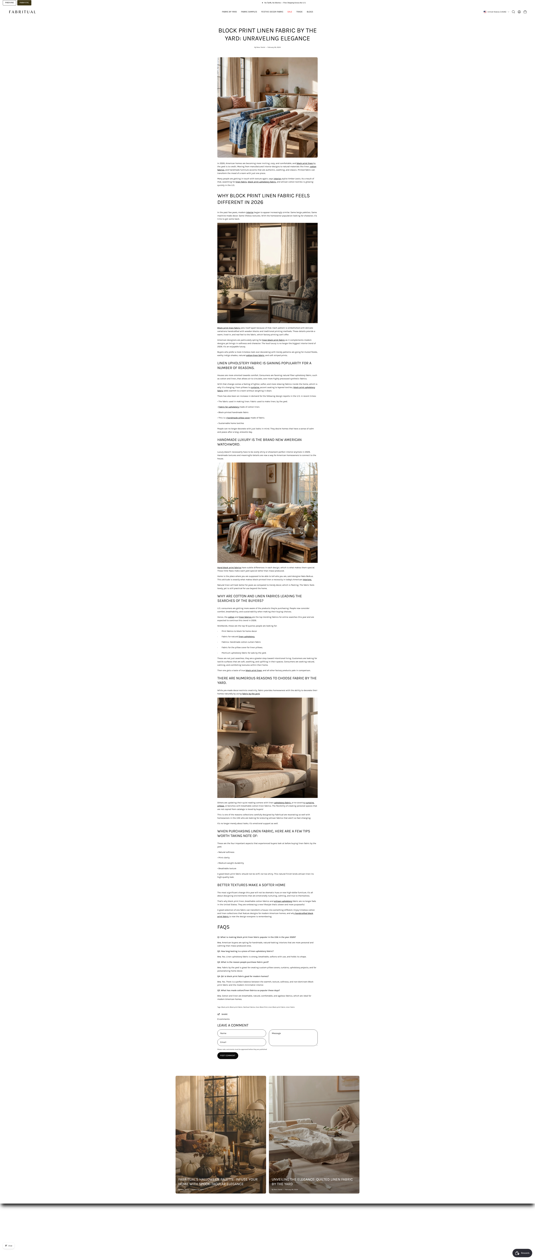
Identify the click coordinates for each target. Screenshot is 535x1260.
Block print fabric (236, 1007)
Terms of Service (259, 1227)
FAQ (215, 1222)
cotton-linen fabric (255, 355)
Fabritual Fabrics (249, 1007)
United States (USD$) (496, 12)
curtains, (255, 387)
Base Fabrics (182, 1218)
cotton (231, 617)
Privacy (254, 1231)
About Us (217, 1218)
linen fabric (241, 182)
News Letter (219, 1227)
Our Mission (181, 1227)
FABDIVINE (9, 3)
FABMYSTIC (24, 3)
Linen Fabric (290, 1007)
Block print (225, 1007)
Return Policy (257, 1222)
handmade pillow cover (238, 418)
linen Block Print (262, 1007)
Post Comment (227, 1055)
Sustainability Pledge (186, 1235)
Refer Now (218, 1235)
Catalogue (180, 1222)
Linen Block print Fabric (276, 1007)
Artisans (180, 1231)
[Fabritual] (22, 12)
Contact (217, 1231)
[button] (513, 12)
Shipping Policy (258, 1218)
